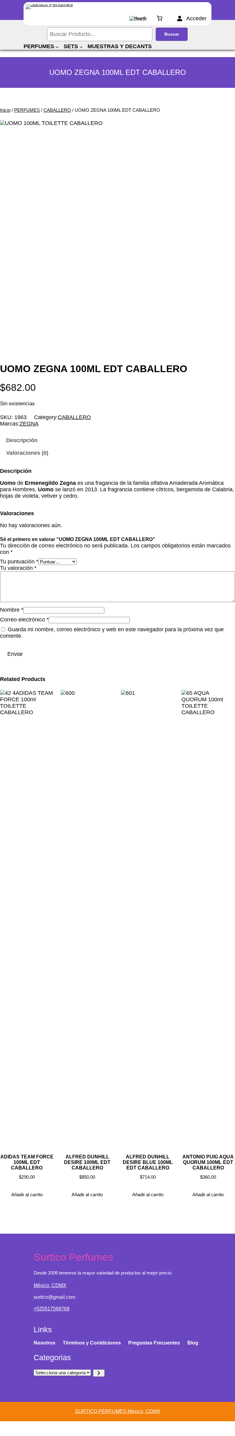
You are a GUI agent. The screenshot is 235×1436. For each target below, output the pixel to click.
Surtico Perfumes (73, 1257)
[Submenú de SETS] (81, 46)
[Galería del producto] (117, 238)
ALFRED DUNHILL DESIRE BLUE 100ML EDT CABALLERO (148, 1162)
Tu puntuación (19, 561)
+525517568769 (51, 1308)
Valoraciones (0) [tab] (27, 453)
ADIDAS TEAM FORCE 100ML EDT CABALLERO (27, 1162)
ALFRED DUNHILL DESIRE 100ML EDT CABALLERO (87, 1162)
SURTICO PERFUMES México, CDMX (117, 1411)
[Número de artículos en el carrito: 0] (159, 18)
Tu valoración (18, 568)
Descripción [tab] (22, 440)
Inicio (5, 110)
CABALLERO (57, 110)
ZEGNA (29, 424)
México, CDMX (50, 1285)
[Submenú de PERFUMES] (57, 46)
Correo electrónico (24, 620)
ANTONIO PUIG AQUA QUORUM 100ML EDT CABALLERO (208, 1162)
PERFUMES (27, 110)
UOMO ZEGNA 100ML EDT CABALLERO (93, 368)
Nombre (11, 610)
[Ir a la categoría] (98, 1373)
